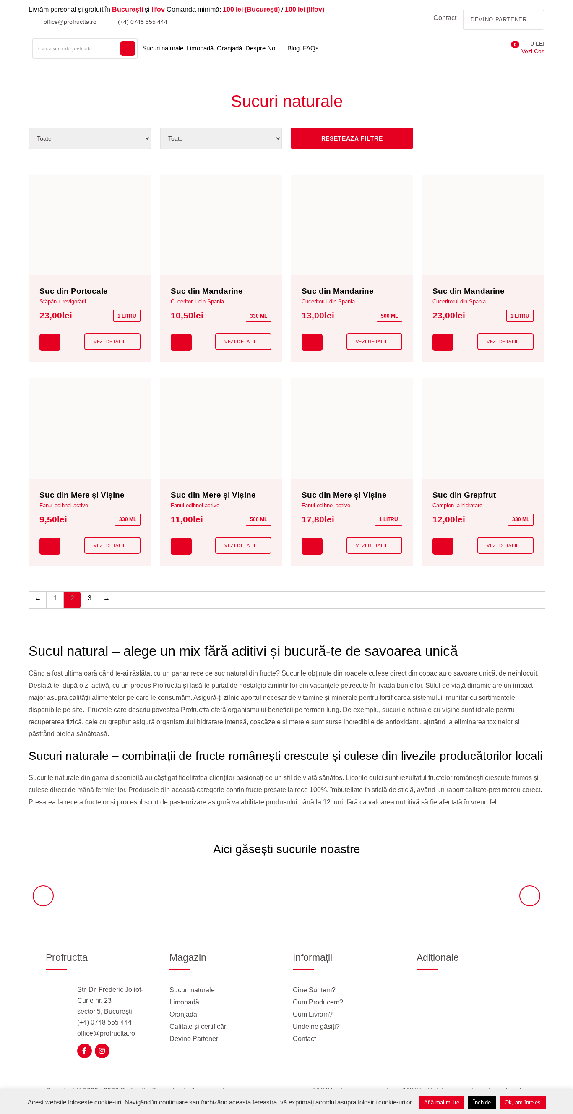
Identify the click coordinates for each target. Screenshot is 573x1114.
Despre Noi (260, 48)
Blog (293, 48)
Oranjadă (229, 48)
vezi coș (532, 51)
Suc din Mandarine (207, 291)
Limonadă (200, 48)
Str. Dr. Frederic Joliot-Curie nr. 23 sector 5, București (110, 1000)
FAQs (311, 48)
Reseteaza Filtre (352, 138)
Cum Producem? (318, 1002)
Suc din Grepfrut (464, 494)
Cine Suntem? (314, 990)
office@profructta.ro (69, 21)
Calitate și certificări (198, 1026)
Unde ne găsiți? (316, 1026)
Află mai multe (441, 1102)
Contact (444, 17)
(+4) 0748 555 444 (141, 21)
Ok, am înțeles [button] (523, 1102)
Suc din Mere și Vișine (82, 494)
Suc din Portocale (73, 291)
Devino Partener (193, 1038)
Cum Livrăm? (313, 1014)
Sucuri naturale (162, 48)
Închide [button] (482, 1102)
